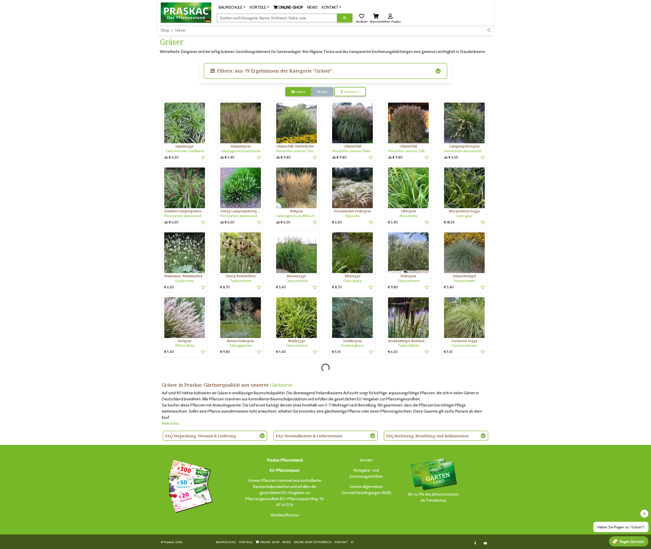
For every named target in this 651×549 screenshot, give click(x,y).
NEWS (286, 542)
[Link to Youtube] (485, 543)
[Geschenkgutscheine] (189, 485)
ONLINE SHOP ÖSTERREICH (312, 542)
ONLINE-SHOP (269, 542)
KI (352, 542)
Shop (165, 30)
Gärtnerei (281, 385)
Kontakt (366, 460)
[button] (232, 7)
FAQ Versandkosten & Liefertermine (309, 435)
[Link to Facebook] (475, 543)
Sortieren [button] (350, 92)
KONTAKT (341, 542)
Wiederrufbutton (285, 515)
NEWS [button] (312, 7)
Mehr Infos (170, 423)
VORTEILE (246, 542)
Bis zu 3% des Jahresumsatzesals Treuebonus (433, 497)
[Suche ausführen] (344, 17)
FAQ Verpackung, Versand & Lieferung (200, 435)
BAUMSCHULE (226, 542)
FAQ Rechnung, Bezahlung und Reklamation (427, 435)
